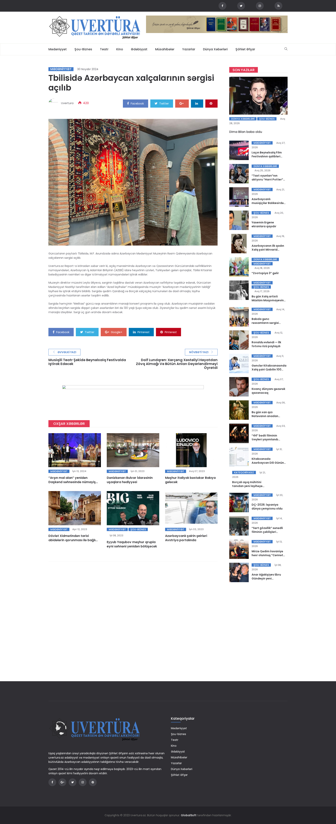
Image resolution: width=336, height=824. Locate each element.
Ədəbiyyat (139, 49)
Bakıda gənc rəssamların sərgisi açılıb (265, 323)
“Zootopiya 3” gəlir (265, 273)
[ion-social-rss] (278, 6)
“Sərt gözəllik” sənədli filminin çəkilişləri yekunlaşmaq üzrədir (267, 532)
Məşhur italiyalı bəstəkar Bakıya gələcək (190, 480)
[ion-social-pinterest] (93, 782)
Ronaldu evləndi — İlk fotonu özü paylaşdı (266, 344)
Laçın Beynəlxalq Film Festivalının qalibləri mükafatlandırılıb (267, 156)
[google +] (182, 103)
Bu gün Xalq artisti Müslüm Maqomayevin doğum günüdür (268, 300)
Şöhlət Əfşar (245, 49)
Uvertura (67, 103)
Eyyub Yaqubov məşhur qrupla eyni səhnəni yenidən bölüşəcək (132, 544)
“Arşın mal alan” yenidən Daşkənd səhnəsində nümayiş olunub (72, 482)
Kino (119, 49)
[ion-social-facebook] (222, 6)
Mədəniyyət (57, 49)
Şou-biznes (83, 49)
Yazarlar (188, 49)
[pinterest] (211, 103)
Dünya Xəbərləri (215, 49)
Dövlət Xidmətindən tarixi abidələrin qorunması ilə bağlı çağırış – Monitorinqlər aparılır (72, 540)
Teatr (104, 49)
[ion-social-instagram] (260, 6)
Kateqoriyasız (244, 472)
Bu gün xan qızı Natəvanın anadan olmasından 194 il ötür (267, 416)
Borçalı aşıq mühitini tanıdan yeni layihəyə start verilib (247, 486)
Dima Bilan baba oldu (245, 132)
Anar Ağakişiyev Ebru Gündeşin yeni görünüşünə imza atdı (267, 578)
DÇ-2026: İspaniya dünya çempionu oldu (267, 506)
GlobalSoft (188, 815)
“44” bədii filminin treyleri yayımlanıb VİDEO (265, 439)
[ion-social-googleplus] (62, 782)
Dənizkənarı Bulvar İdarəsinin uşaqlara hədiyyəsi (130, 480)
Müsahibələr (164, 49)
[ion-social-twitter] (241, 6)
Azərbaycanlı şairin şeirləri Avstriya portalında (186, 538)
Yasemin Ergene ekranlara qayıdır (264, 224)
